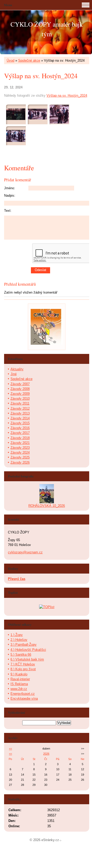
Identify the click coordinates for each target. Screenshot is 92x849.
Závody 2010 (20, 398)
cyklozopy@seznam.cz (25, 552)
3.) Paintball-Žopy (23, 644)
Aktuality (17, 369)
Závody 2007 (20, 384)
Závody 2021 (20, 443)
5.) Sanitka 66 (20, 654)
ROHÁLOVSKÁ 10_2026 (46, 506)
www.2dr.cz (18, 689)
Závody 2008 (20, 389)
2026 (46, 753)
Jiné (13, 374)
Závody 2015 (20, 423)
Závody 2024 (20, 452)
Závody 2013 (20, 413)
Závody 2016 (20, 428)
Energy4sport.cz (22, 694)
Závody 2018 (20, 438)
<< (10, 748)
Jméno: (9, 188)
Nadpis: (9, 195)
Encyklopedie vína (24, 698)
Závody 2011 (19, 403)
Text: (8, 211)
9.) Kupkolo (18, 674)
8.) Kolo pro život (23, 669)
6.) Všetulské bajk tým (27, 659)
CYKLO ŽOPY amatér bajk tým (46, 29)
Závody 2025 (20, 457)
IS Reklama (19, 684)
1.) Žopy (16, 635)
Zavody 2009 (20, 394)
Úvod (10, 60)
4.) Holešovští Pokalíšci (28, 650)
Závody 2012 (20, 408)
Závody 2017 (20, 433)
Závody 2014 (20, 418)
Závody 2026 (20, 462)
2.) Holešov (18, 640)
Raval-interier (20, 679)
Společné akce (29, 60)
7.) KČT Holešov (22, 664)
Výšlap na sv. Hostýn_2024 (67, 95)
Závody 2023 (20, 448)
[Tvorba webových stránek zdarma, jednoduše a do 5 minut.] (61, 840)
